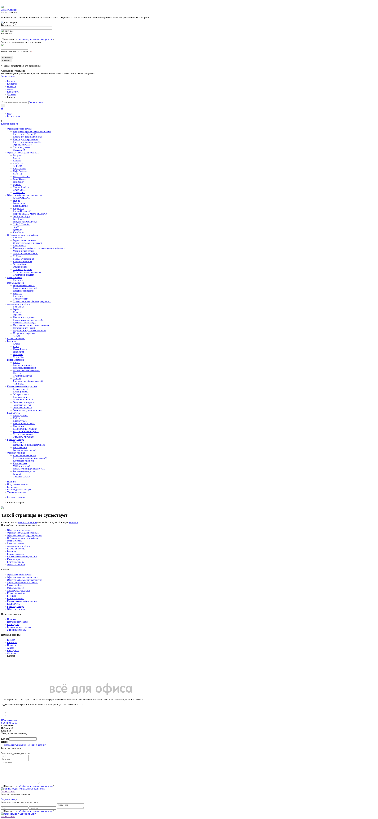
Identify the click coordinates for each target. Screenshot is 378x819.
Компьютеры (13, 559)
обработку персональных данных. (36, 39)
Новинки (11, 481)
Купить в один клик (34, 788)
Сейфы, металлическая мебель (22, 538)
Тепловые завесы (22, 405)
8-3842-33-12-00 (9, 722)
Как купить (13, 91)
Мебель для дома (15, 543)
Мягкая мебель (14, 540)
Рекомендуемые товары (19, 489)
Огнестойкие (20, 264)
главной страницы (27, 522)
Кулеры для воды (15, 562)
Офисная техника (16, 564)
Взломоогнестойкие (23, 259)
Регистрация (13, 116)
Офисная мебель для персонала (23, 532)
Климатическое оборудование (22, 556)
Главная (11, 81)
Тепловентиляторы (23, 402)
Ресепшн (11, 551)
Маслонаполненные (23, 399)
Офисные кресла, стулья (19, 530)
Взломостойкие (22, 261)
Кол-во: (5, 739)
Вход (9, 113)
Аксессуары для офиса (18, 546)
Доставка (11, 94)
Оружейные (20, 267)
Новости (11, 86)
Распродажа (13, 487)
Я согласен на (29, 39)
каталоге (73, 522)
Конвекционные (22, 397)
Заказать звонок (9, 10)
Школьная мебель (16, 548)
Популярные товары (17, 484)
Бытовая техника (15, 554)
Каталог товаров (9, 123)
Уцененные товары (16, 492)
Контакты (12, 83)
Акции (10, 89)
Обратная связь (9, 720)
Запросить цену (27, 814)
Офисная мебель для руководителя (24, 535)
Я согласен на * (29, 786)
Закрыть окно (8, 76)
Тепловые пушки (22, 407)
